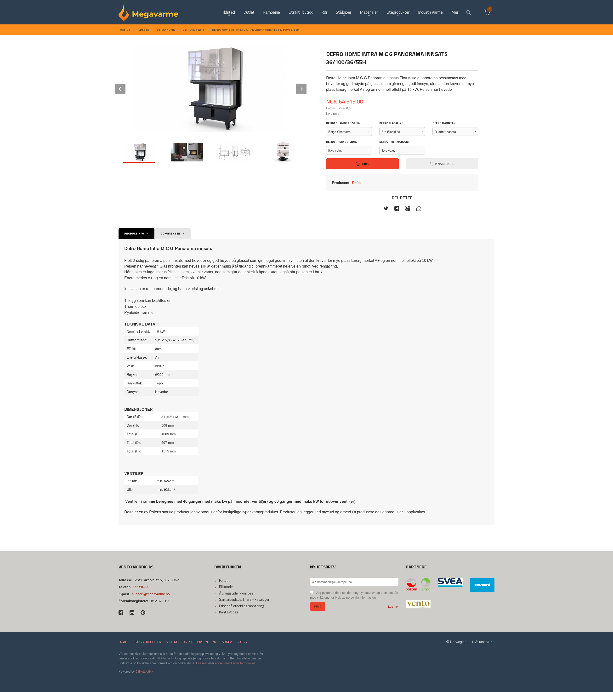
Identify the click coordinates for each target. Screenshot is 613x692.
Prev (120, 89)
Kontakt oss (228, 612)
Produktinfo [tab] (134, 233)
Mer (454, 12)
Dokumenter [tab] (170, 233)
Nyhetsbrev (222, 641)
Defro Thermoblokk (394, 142)
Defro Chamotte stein (343, 123)
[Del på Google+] (407, 209)
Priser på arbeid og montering (241, 606)
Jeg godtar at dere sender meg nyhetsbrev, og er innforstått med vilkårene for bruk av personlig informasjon (354, 595)
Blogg (242, 641)
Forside (224, 580)
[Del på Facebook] (396, 209)
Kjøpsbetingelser (147, 641)
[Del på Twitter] (385, 209)
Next (301, 89)
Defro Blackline (391, 123)
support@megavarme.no (151, 593)
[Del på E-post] (418, 209)
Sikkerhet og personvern (187, 641)
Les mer (393, 606)
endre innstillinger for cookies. (235, 663)
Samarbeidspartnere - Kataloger (244, 599)
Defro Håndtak (443, 123)
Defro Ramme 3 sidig (341, 142)
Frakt (123, 641)
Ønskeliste (444, 163)
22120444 (141, 586)
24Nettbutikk (144, 671)
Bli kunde (226, 586)
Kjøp (365, 163)
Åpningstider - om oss (236, 593)
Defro (356, 182)
